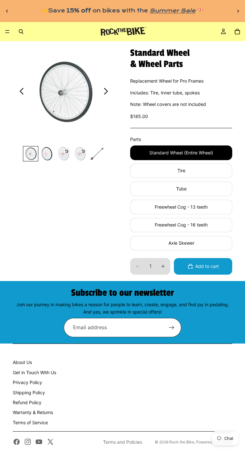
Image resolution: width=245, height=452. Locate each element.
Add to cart (207, 266)
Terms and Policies (122, 442)
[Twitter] (50, 442)
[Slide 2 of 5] (47, 154)
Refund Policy (27, 402)
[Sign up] (171, 327)
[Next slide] (238, 11)
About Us (22, 362)
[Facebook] (16, 442)
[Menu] (7, 31)
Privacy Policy (27, 382)
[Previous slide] (7, 11)
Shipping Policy (29, 392)
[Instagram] (28, 442)
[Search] (21, 32)
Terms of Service (30, 422)
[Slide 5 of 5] (97, 154)
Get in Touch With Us (34, 372)
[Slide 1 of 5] (31, 154)
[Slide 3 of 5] (64, 154)
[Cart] (237, 32)
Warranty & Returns (33, 412)
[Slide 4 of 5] (80, 154)
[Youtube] (39, 442)
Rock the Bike (181, 442)
